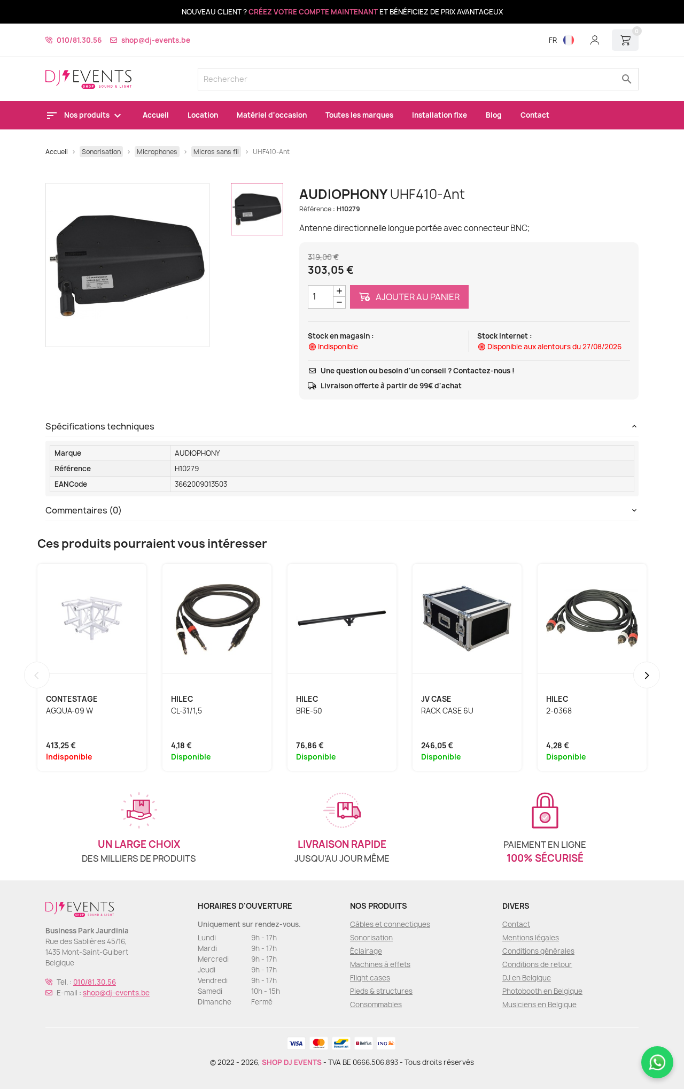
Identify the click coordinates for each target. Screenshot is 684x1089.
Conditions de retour (537, 964)
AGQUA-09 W (69, 711)
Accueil (156, 115)
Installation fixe (439, 115)
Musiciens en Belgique (539, 1004)
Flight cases (370, 978)
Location (203, 115)
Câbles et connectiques (390, 924)
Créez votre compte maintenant (313, 12)
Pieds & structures (381, 991)
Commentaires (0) (83, 510)
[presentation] (37, 675)
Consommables (376, 1004)
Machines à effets (380, 964)
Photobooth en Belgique (542, 991)
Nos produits (87, 115)
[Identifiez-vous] (594, 40)
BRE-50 (309, 711)
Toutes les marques (359, 115)
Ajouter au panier (417, 297)
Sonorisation (371, 937)
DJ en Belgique (526, 978)
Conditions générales (538, 951)
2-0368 (559, 711)
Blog (494, 115)
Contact (534, 115)
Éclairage (366, 951)
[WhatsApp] (657, 1062)
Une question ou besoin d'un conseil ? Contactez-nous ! (418, 370)
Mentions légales (530, 937)
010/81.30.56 (79, 40)
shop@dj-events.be (155, 40)
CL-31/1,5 (186, 711)
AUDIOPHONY (197, 453)
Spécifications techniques (99, 426)
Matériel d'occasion (272, 115)
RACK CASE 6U (447, 711)
